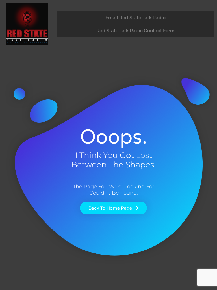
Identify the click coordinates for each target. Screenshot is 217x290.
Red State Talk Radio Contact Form (135, 30)
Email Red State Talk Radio (135, 17)
